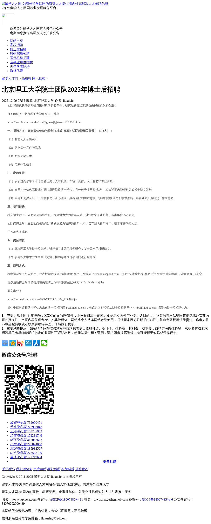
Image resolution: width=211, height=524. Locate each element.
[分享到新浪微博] (20, 343)
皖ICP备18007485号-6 (157, 499)
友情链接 (67, 469)
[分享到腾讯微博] (28, 343)
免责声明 (39, 469)
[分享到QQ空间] (12, 343)
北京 (41, 78)
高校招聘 (28, 78)
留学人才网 (10, 78)
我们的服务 (24, 469)
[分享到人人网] (36, 343)
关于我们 (8, 469)
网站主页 (16, 40)
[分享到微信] (44, 343)
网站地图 (53, 469)
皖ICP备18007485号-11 (66, 499)
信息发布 (81, 469)
